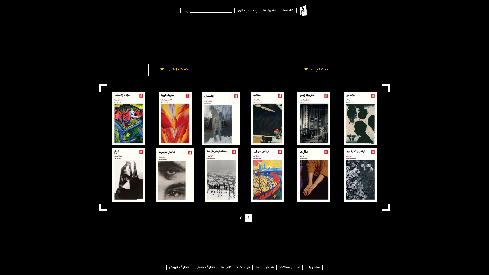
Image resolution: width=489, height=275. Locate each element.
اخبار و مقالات (290, 267)
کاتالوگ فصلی (205, 267)
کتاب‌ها (288, 10)
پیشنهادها (270, 10)
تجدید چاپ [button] (319, 69)
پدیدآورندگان (247, 10)
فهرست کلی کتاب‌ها (235, 267)
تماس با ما (313, 267)
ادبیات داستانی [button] (177, 69)
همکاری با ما (265, 267)
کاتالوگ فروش (179, 267)
